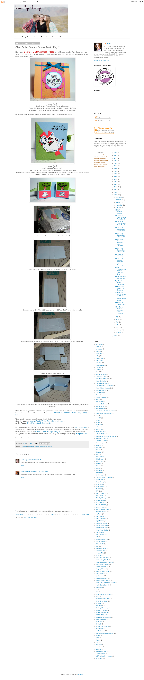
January (118, 332)
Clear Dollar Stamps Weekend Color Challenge (119, 242)
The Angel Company (102, 608)
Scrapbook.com (100, 550)
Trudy (56, 413)
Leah (22, 460)
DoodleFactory (100, 408)
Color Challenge (101, 390)
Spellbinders (99, 576)
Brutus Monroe (100, 365)
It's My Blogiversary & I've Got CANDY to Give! (120, 271)
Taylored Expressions (102, 599)
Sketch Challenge (101, 567)
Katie (61, 413)
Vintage (98, 640)
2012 (116, 187)
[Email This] (40, 443)
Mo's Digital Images (102, 498)
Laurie (17, 415)
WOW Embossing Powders (104, 656)
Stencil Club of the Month (103, 580)
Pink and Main (100, 532)
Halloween (99, 447)
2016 (116, 176)
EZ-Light (98, 418)
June (117, 319)
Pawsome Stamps (101, 523)
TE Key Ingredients (101, 601)
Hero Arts (98, 463)
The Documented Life (102, 612)
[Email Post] (36, 443)
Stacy (79, 413)
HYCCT (98, 466)
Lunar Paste (99, 484)
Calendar (98, 367)
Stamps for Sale (56, 37)
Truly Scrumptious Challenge (104, 633)
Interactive (99, 473)
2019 (116, 171)
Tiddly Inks (99, 621)
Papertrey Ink (100, 521)
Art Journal (99, 349)
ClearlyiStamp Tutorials (103, 388)
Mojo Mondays (100, 500)
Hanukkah (99, 452)
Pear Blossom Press (102, 525)
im (29, 423)
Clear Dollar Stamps (80, 427)
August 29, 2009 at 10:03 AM (39, 471)
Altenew (98, 347)
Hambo (98, 450)
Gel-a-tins (99, 429)
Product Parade (100, 541)
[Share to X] (44, 443)
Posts (98, 117)
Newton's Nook (100, 507)
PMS (97, 537)
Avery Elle (99, 353)
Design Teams (26, 37)
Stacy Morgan (25, 471)
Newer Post (19, 514)
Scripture (98, 555)
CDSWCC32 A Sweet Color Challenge (120, 288)
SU (97, 589)
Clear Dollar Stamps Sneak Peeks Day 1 (120, 250)
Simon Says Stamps (102, 564)
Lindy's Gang (100, 482)
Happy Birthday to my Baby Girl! (120, 277)
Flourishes (99, 424)
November (119, 200)
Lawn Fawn (99, 479)
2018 (116, 174)
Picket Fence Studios (102, 530)
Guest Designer (100, 443)
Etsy (97, 415)
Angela (51, 413)
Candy (84, 413)
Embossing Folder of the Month (105, 411)
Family (98, 422)
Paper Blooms (100, 516)
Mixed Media (100, 495)
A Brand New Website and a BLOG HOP (120, 294)
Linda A (67, 413)
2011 (116, 189)
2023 (116, 160)
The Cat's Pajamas (101, 610)
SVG (97, 592)
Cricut (97, 395)
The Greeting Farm (101, 615)
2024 (116, 158)
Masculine (99, 489)
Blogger (80, 674)
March (118, 327)
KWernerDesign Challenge (104, 477)
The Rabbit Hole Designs (103, 617)
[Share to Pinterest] (48, 443)
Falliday (98, 420)
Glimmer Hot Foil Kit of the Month (106, 436)
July (117, 317)
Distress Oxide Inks (101, 404)
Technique (99, 606)
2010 (116, 192)
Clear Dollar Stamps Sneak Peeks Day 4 (120, 217)
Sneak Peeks (43, 446)
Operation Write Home (102, 509)
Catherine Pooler (101, 374)
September (119, 205)
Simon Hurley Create (102, 560)
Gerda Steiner (100, 431)
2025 (116, 155)
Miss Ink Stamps (101, 493)
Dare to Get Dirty (101, 397)
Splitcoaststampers (101, 578)
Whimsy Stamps (100, 654)
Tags (97, 596)
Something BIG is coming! (120, 299)
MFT (97, 491)
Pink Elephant (100, 534)
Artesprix (98, 351)
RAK (97, 546)
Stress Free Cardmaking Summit (105, 583)
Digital (98, 399)
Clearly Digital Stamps (102, 383)
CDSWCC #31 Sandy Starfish (120, 303)
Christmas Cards (101, 376)
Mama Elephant (100, 486)
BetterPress (99, 358)
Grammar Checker (101, 441)
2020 (116, 168)
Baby (97, 356)
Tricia (73, 413)
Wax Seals (99, 647)
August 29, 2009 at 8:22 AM (33, 460)
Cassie (108, 43)
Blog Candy (99, 360)
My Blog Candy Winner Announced (120, 282)
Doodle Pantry (100, 406)
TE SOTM (98, 603)
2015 (116, 179)
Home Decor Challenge (119, 255)
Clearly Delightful (101, 381)
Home (17, 37)
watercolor (99, 644)
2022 (116, 163)
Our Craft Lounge (101, 512)
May (117, 322)
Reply (22, 465)
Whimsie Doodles (101, 651)
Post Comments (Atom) (31, 517)
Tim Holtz (98, 624)
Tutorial (50, 446)
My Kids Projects (101, 505)
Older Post (85, 514)
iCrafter (98, 468)
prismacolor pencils (102, 539)
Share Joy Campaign (102, 557)
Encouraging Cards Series (104, 413)
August (118, 207)
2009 (116, 195)
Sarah (38, 423)
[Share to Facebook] (46, 443)
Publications (45, 37)
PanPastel (99, 514)
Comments (100, 120)
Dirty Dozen (99, 402)
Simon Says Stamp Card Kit (104, 562)
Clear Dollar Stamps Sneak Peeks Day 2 (120, 229)
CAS (97, 372)
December (119, 197)
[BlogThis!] (42, 443)
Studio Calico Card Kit (102, 585)
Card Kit (98, 369)
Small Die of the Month (102, 571)
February (119, 330)
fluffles (98, 427)
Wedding (98, 649)
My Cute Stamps (101, 502)
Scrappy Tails (100, 553)
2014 (116, 182)
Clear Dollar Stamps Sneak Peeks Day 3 (120, 223)
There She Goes (101, 619)
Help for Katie (100, 461)
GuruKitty (98, 445)
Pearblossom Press (102, 528)
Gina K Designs (100, 434)
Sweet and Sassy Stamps (103, 594)
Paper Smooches (101, 518)
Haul (97, 454)
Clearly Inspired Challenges (104, 385)
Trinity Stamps (100, 631)
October (118, 202)
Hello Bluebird (100, 459)
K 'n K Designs (100, 475)
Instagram (99, 470)
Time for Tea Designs (102, 626)
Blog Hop (98, 363)
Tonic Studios (100, 628)
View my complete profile (101, 60)
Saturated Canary (101, 548)
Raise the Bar (100, 544)
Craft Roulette (100, 392)
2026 (116, 153)
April (117, 324)
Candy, (55, 421)
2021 (116, 166)
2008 (116, 336)
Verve (97, 638)
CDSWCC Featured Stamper (119, 211)
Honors (36, 37)
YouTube (98, 658)
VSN (97, 642)
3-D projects (24, 446)
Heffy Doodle (100, 456)
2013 (116, 184)
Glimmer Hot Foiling (102, 438)
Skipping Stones (101, 569)
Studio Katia (99, 587)
